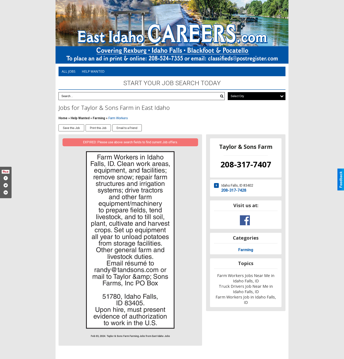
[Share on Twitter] (5, 185)
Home (63, 118)
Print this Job (98, 128)
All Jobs (68, 71)
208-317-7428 (233, 190)
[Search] (222, 96)
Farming (99, 118)
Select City (237, 96)
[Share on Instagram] (5, 192)
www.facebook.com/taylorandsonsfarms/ (245, 220)
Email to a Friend (127, 128)
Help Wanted (93, 71)
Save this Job (71, 128)
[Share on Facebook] (5, 178)
